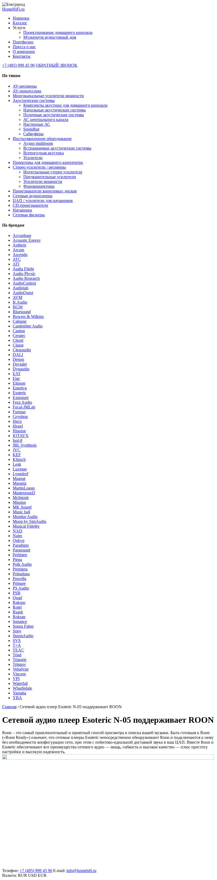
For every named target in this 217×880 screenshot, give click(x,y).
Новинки (21, 18)
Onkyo (18, 540)
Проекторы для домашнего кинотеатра (48, 162)
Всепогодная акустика (43, 153)
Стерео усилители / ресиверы (39, 167)
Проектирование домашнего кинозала (57, 32)
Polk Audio (22, 564)
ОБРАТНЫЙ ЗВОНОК (56, 65)
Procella (19, 578)
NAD (17, 531)
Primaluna (21, 574)
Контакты (21, 56)
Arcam (18, 250)
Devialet (20, 364)
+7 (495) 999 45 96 (18, 65)
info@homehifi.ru (81, 870)
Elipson (19, 383)
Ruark (18, 612)
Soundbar (31, 129)
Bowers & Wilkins (28, 316)
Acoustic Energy (27, 240)
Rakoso (19, 602)
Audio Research (26, 278)
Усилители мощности (42, 181)
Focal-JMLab (24, 407)
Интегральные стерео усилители (52, 172)
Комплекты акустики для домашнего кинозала (65, 105)
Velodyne (21, 669)
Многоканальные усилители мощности (48, 95)
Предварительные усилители (49, 176)
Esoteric (19, 392)
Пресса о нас (24, 46)
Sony (17, 631)
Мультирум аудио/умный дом (49, 37)
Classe (18, 345)
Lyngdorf (20, 474)
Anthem (19, 245)
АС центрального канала (45, 119)
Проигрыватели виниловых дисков (45, 191)
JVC (16, 450)
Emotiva (20, 388)
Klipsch (19, 459)
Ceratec (19, 335)
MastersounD (24, 493)
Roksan (19, 616)
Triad (17, 655)
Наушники (22, 210)
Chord (18, 340)
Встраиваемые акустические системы (57, 148)
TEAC (18, 650)
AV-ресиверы (25, 86)
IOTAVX (21, 435)
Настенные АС (36, 124)
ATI (16, 264)
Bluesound (22, 311)
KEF (17, 454)
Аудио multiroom (38, 143)
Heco (17, 421)
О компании (24, 51)
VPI (16, 678)
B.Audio (20, 302)
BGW (18, 307)
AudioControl (24, 283)
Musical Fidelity (26, 526)
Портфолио (23, 42)
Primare (19, 583)
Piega (17, 559)
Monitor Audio (25, 516)
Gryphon (20, 416)
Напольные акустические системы (54, 110)
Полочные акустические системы (53, 115)
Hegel (18, 426)
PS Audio (21, 588)
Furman (19, 412)
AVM (17, 297)
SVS (17, 640)
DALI (18, 354)
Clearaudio (22, 350)
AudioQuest (23, 292)
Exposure (21, 397)
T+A (17, 645)
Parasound (21, 550)
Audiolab (20, 288)
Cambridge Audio (28, 326)
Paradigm (21, 545)
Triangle (19, 659)
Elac (16, 378)
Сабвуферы (33, 134)
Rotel (17, 607)
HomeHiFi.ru (13, 9)
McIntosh (21, 497)
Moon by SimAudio (29, 521)
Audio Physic (24, 273)
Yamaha (19, 693)
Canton (19, 331)
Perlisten (20, 555)
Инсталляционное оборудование (42, 138)
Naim (17, 535)
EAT (17, 373)
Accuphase (22, 235)
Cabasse (19, 321)
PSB (16, 593)
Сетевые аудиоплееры (32, 196)
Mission (19, 502)
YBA (17, 697)
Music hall (21, 512)
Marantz (19, 483)
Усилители (33, 157)
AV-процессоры (27, 91)
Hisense (19, 431)
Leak (17, 464)
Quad (17, 597)
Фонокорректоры (39, 186)
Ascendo (20, 254)
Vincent (19, 674)
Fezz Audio (22, 402)
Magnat (19, 478)
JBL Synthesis (25, 445)
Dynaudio (21, 369)
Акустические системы (34, 100)
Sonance (20, 621)
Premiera (20, 569)
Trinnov (19, 664)
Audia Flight (23, 269)
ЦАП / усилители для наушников (43, 200)
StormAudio (23, 636)
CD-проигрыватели (30, 205)
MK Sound (22, 507)
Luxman (20, 469)
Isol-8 (17, 440)
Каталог (20, 23)
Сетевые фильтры (29, 215)
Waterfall (20, 683)
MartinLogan (24, 488)
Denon (18, 359)
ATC (17, 259)
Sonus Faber (23, 626)
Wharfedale (22, 688)
